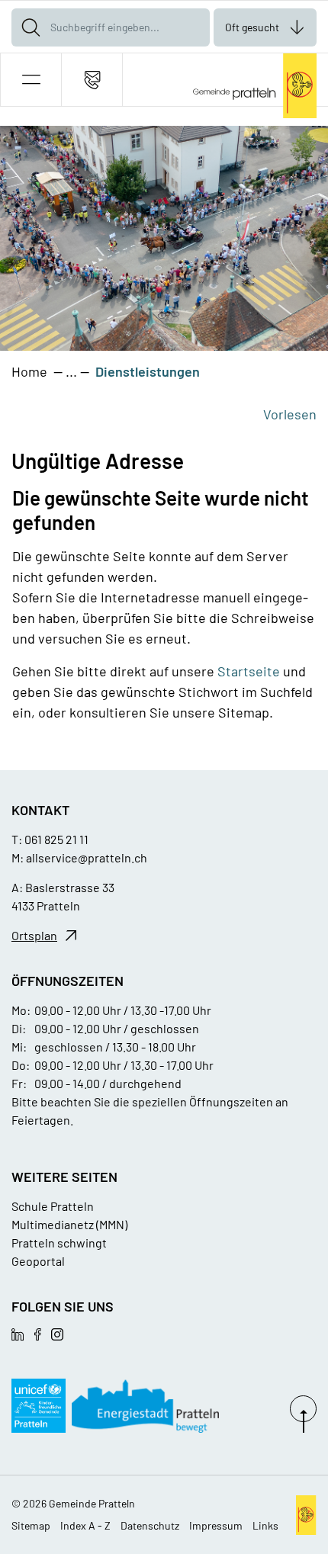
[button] (31, 79)
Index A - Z (85, 1525)
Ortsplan (34, 935)
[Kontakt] (92, 79)
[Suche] (30, 27)
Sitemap (30, 1525)
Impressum (216, 1525)
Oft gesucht (252, 27)
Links (265, 1525)
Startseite (248, 671)
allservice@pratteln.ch (86, 857)
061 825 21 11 (56, 839)
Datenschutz (150, 1525)
